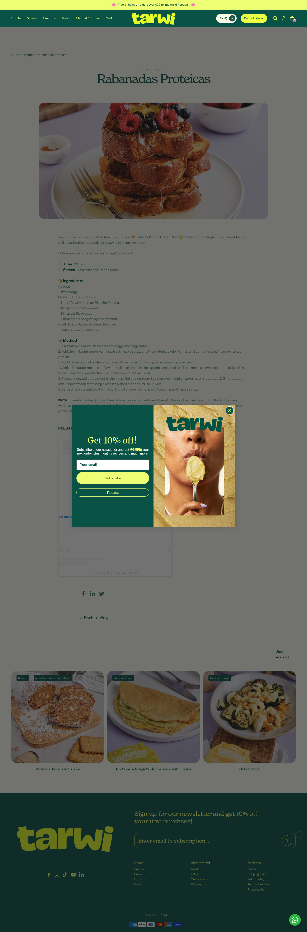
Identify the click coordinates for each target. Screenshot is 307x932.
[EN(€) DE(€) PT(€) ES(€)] (226, 18)
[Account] (284, 18)
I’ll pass (113, 492)
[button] (275, 18)
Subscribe (113, 478)
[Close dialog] (229, 410)
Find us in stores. (254, 18)
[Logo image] (153, 18)
